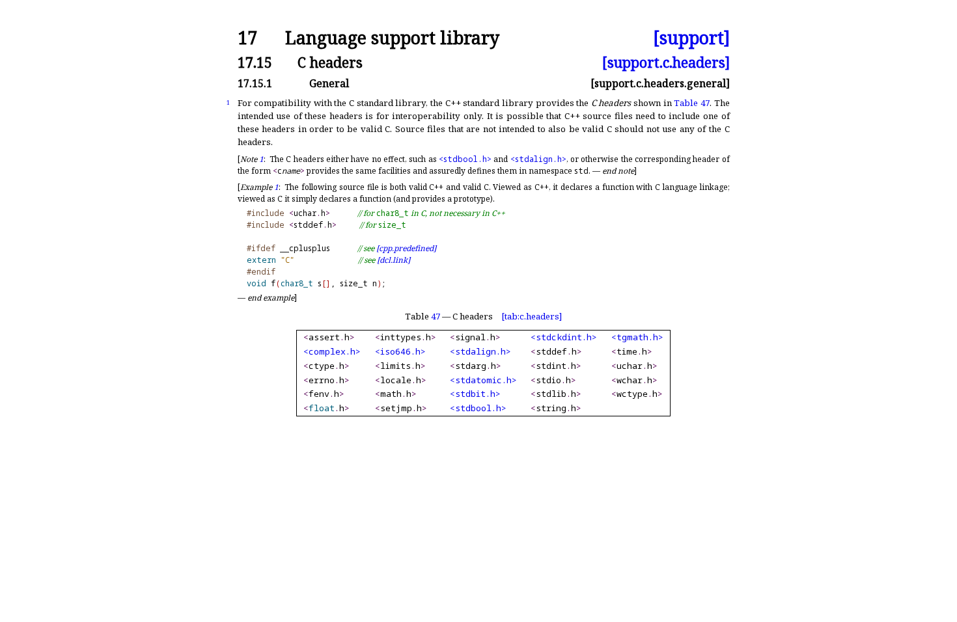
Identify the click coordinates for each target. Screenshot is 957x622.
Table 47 (692, 103)
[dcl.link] (393, 259)
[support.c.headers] (666, 62)
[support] (691, 38)
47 (435, 316)
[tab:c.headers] (531, 316)
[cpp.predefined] (406, 248)
